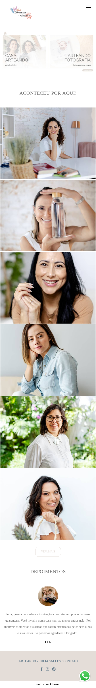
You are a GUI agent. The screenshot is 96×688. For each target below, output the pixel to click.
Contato (70, 661)
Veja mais (48, 551)
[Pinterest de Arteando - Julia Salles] (54, 669)
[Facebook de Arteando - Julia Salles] (41, 669)
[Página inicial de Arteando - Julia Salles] (20, 12)
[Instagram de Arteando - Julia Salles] (47, 669)
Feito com (48, 684)
